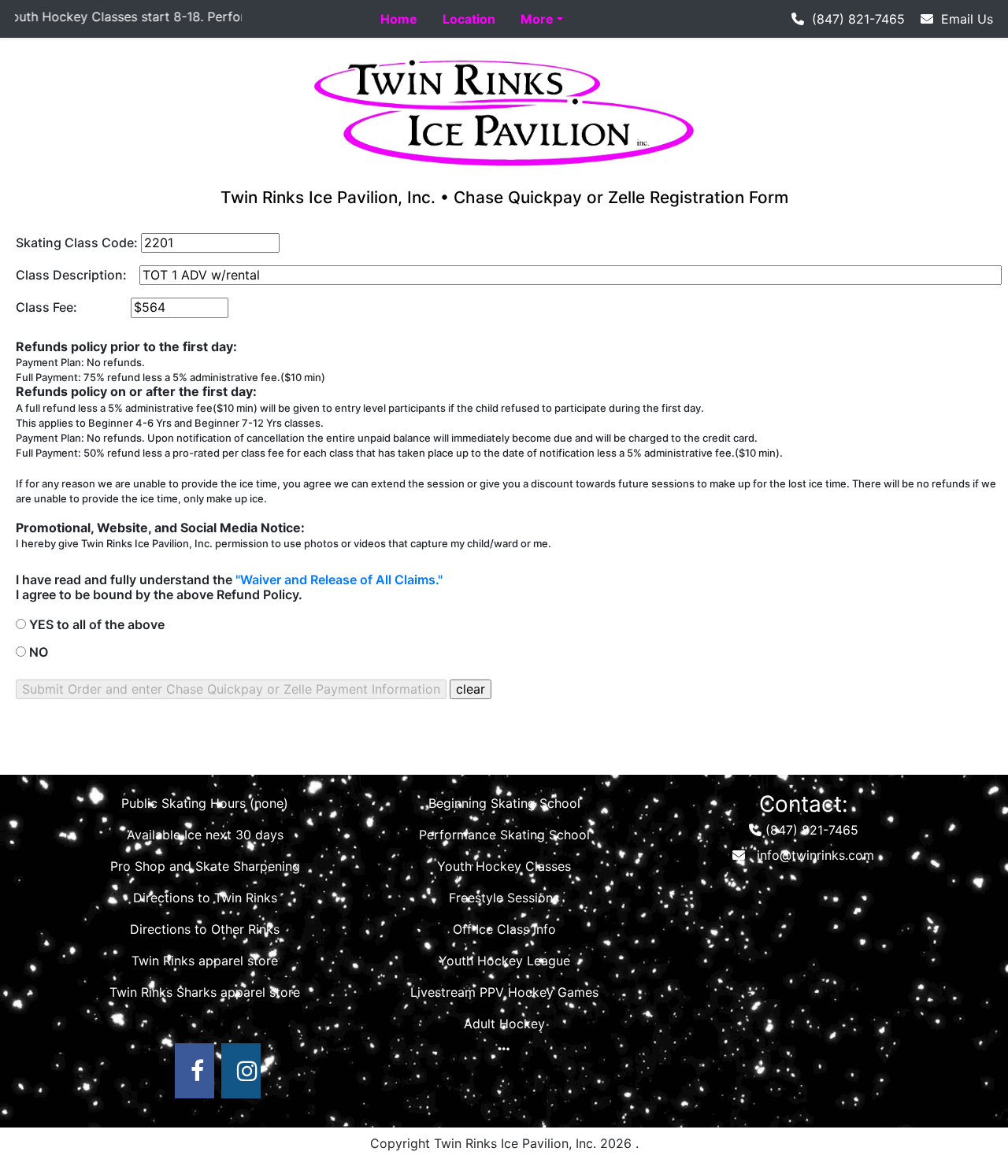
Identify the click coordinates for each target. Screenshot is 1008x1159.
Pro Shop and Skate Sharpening (205, 866)
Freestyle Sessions (504, 897)
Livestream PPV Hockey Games (504, 992)
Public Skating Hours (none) (204, 803)
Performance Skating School (504, 834)
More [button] (537, 19)
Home (398, 19)
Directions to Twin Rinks (205, 897)
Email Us (963, 19)
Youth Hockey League (504, 960)
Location (469, 19)
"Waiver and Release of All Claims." (339, 579)
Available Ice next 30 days (205, 834)
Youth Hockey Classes (504, 866)
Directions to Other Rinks (205, 929)
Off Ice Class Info (504, 929)
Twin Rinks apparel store (205, 960)
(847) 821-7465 (854, 19)
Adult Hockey (504, 1023)
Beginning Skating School (504, 803)
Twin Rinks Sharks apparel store (204, 992)
